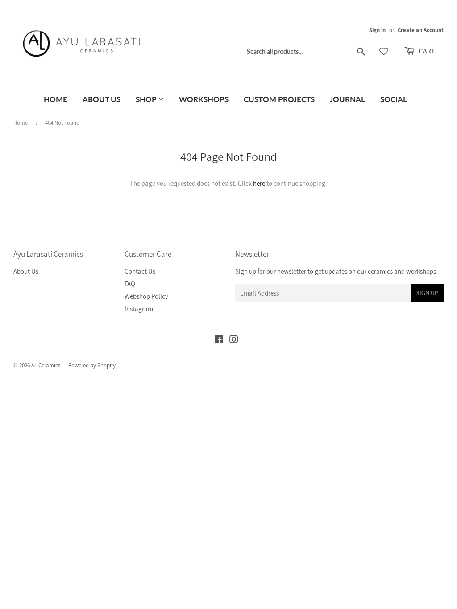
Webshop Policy (146, 296)
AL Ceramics (45, 365)
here (259, 183)
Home (55, 99)
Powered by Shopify (92, 365)
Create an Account (421, 30)
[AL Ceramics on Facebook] (219, 340)
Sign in (377, 30)
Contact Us (140, 271)
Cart (426, 51)
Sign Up (427, 293)
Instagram (139, 308)
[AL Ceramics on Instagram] (233, 340)
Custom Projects (279, 99)
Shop (147, 99)
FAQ (130, 284)
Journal (347, 99)
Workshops (203, 99)
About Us (101, 99)
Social (393, 99)
